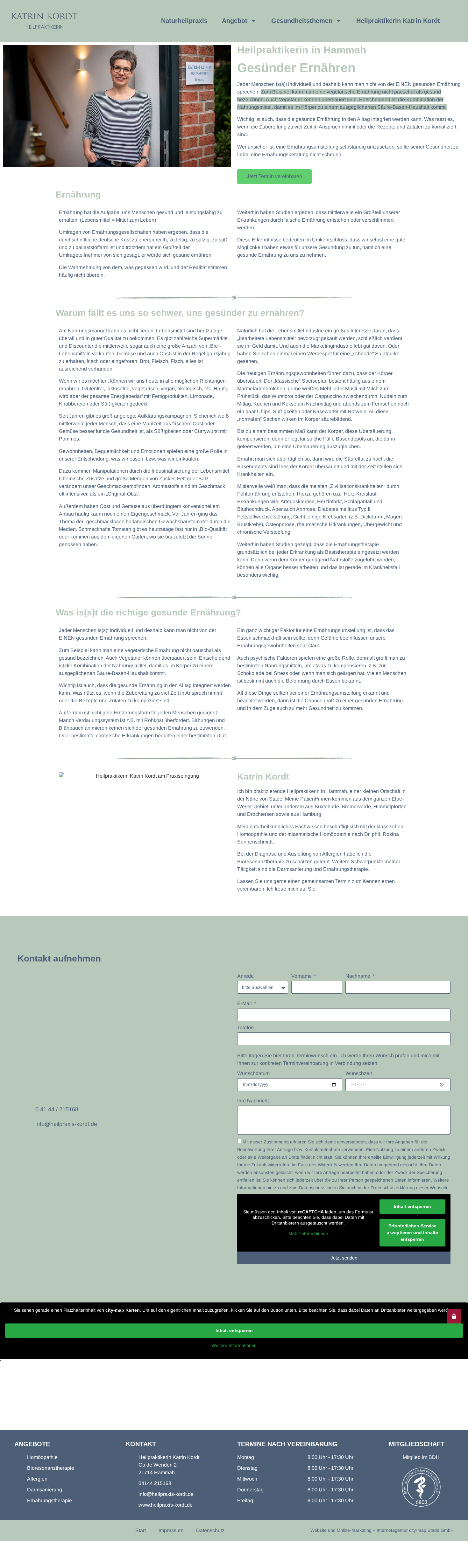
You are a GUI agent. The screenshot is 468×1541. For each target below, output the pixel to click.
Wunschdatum (253, 1073)
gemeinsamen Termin (326, 881)
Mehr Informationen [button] (308, 1233)
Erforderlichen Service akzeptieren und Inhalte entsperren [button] (412, 1232)
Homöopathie (252, 834)
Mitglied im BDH (421, 1457)
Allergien (332, 854)
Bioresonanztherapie (260, 861)
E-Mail (245, 1003)
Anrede (245, 976)
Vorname (302, 976)
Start (140, 1530)
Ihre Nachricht (253, 1100)
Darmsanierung (294, 869)
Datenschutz (210, 1530)
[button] (454, 1316)
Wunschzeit (358, 1073)
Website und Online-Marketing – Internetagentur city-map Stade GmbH (382, 1530)
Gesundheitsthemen (301, 20)
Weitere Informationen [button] (234, 1345)
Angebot (234, 20)
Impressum (171, 1530)
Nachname (358, 976)
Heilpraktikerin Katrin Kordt (398, 20)
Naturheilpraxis (184, 20)
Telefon (245, 1027)
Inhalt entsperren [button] (412, 1206)
